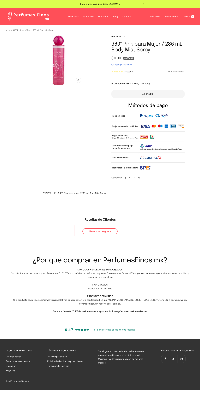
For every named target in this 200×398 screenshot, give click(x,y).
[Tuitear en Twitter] (134, 178)
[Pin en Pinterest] (129, 178)
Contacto (127, 16)
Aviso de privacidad (57, 356)
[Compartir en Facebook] (125, 178)
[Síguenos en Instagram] (181, 359)
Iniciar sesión (171, 16)
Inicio (8, 30)
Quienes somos (13, 356)
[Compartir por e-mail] (139, 178)
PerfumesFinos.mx (20, 381)
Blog (115, 16)
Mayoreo (10, 370)
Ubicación (103, 16)
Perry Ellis (118, 37)
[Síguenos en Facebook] (165, 359)
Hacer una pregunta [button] (100, 231)
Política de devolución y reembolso (65, 361)
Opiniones (88, 16)
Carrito (188, 16)
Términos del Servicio (58, 366)
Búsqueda (155, 16)
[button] (121, 64)
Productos (73, 16)
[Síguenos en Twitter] (173, 359)
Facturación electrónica (18, 361)
